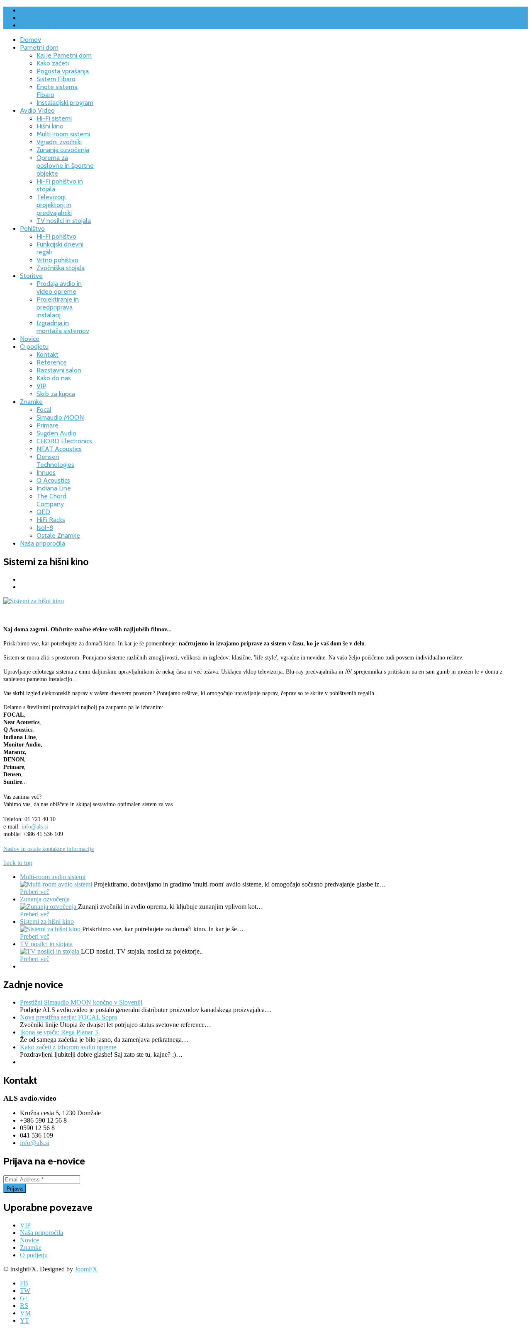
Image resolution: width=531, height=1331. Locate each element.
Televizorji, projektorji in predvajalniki (54, 205)
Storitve (31, 276)
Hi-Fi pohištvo (56, 236)
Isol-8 (45, 527)
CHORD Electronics (64, 441)
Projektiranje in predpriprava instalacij (58, 307)
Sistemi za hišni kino (47, 921)
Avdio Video (37, 110)
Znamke (31, 402)
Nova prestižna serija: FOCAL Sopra (68, 1017)
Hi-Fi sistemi (54, 118)
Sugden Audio (56, 433)
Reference (52, 362)
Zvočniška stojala (61, 268)
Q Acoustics (53, 480)
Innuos (46, 472)
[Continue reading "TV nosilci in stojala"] (50, 951)
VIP (41, 386)
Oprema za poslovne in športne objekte (65, 165)
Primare (47, 425)
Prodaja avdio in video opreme (59, 287)
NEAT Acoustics (59, 449)
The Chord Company (51, 500)
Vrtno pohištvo (57, 260)
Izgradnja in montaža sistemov (63, 327)
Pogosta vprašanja (63, 71)
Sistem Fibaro (56, 79)
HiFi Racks (51, 520)
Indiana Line (54, 488)
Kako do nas (54, 378)
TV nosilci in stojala (64, 221)
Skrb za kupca (56, 394)
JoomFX (86, 1269)
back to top (17, 862)
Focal (44, 409)
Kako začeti (53, 63)
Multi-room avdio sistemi (52, 876)
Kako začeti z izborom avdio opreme (68, 1047)
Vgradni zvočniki (59, 142)
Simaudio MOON (60, 417)
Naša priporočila (42, 543)
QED (43, 512)
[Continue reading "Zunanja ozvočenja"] (49, 906)
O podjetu (34, 346)
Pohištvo (32, 228)
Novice (29, 339)
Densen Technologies (55, 461)
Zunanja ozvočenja (63, 150)
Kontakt (47, 354)
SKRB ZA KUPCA (46, 17)
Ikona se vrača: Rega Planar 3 (59, 1032)
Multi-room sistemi (63, 134)
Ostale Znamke (58, 535)
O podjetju (34, 1255)
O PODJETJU (39, 10)
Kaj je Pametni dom (64, 55)
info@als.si (35, 827)
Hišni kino (50, 126)
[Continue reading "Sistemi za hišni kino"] (51, 928)
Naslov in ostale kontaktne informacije (48, 849)
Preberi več (34, 891)
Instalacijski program (65, 102)
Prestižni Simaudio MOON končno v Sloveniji (81, 1002)
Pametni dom (39, 47)
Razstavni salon (59, 370)
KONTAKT (36, 25)
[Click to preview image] (33, 600)
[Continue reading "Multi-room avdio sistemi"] (57, 884)
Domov (30, 39)
